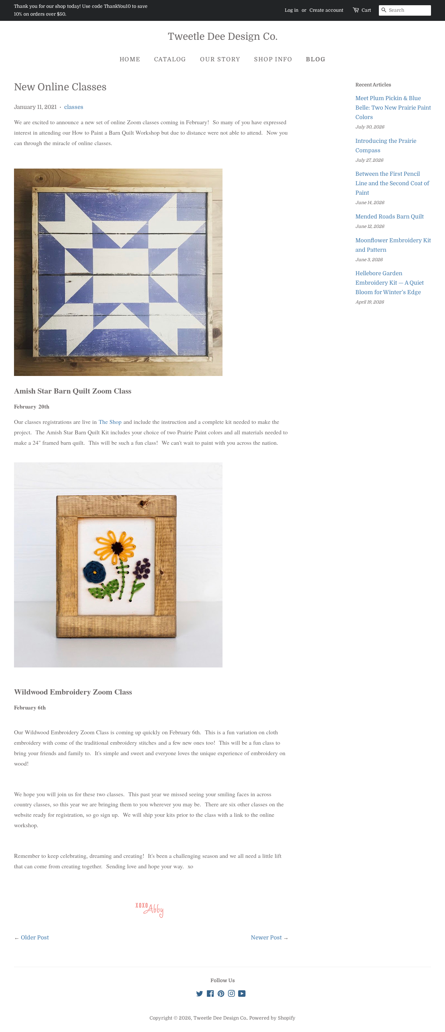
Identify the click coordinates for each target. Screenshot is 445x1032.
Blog (315, 59)
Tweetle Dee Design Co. (223, 36)
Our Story (220, 59)
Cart (366, 10)
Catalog (170, 59)
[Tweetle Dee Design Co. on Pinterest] (220, 994)
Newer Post (266, 938)
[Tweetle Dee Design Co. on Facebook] (210, 994)
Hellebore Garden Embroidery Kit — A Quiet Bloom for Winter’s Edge (389, 282)
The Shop (110, 422)
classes (73, 107)
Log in (291, 10)
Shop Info (273, 59)
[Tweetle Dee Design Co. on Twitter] (199, 994)
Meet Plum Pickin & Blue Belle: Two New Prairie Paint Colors (393, 107)
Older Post (35, 938)
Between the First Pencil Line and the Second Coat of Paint (392, 183)
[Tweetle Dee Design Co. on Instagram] (231, 994)
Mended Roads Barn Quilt (389, 217)
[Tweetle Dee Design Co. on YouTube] (242, 994)
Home (130, 59)
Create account (326, 10)
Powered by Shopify (272, 1018)
